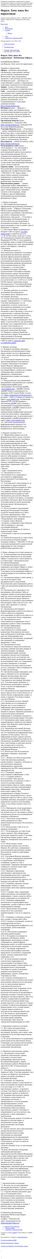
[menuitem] (6, 27)
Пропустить (4, 24)
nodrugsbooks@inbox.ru (10, 1223)
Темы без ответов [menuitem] (9, 44)
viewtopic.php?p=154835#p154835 (13, 342)
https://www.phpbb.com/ (15, 420)
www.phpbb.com (8, 389)
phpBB (14, 1232)
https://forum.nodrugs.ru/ (10, 106)
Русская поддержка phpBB (8, 1240)
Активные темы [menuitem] (9, 47)
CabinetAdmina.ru (22, 1237)
